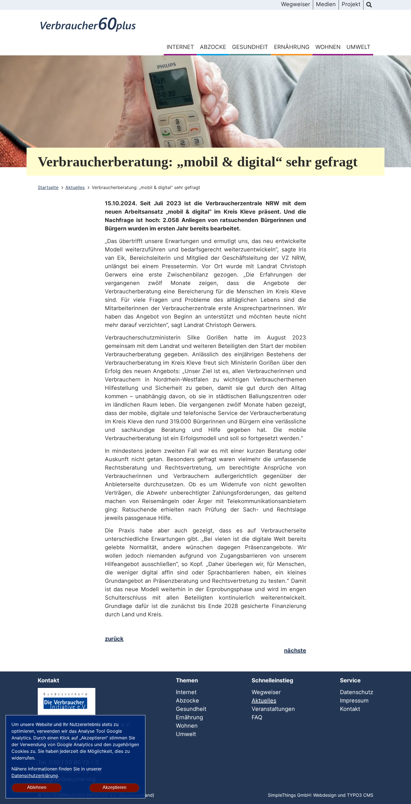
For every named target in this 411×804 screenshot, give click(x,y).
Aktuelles (264, 700)
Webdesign (324, 795)
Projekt (351, 4)
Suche (369, 5)
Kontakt (350, 709)
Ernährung (292, 47)
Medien (326, 4)
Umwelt (358, 47)
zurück (114, 638)
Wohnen (328, 47)
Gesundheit (250, 47)
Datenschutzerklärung (34, 775)
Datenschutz (356, 692)
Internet (180, 47)
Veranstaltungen (273, 709)
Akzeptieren (114, 787)
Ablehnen (36, 787)
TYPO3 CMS (360, 795)
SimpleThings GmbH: (290, 795)
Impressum (354, 700)
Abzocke (213, 47)
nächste (295, 650)
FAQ (257, 717)
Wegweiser (295, 4)
